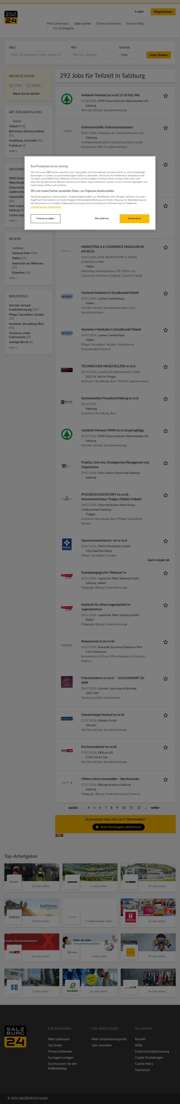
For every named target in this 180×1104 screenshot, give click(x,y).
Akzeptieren (134, 218)
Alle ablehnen (102, 218)
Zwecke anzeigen (45, 218)
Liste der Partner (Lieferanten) (46, 207)
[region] (90, 193)
